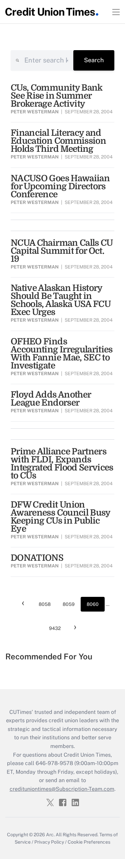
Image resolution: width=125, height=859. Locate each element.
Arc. (50, 834)
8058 (45, 604)
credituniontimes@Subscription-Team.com (62, 789)
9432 (55, 628)
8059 (69, 604)
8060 (93, 604)
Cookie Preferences (89, 842)
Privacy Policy (49, 842)
